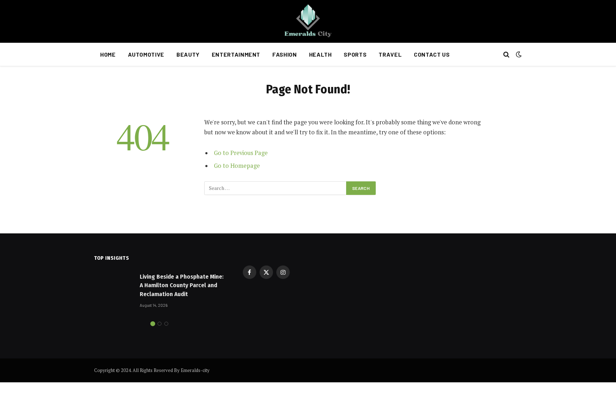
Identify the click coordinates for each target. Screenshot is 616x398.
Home (108, 54)
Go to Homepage (237, 166)
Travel (390, 54)
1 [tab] (152, 323)
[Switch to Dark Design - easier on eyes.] (518, 54)
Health (320, 54)
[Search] (506, 55)
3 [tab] (166, 323)
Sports (355, 54)
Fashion (284, 54)
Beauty (188, 54)
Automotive (146, 54)
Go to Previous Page (241, 153)
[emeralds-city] (308, 21)
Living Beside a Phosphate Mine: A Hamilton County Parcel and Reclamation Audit (182, 285)
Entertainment (236, 54)
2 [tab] (159, 323)
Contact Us (432, 54)
